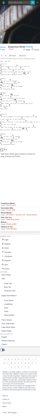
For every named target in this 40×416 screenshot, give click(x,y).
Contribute (8, 256)
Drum (6, 308)
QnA (6, 265)
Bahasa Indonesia (8, 341)
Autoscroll (23, 55)
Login (6, 240)
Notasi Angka (6, 331)
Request (7, 260)
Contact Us (5, 399)
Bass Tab (7, 287)
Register (7, 244)
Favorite (36, 50)
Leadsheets (8, 304)
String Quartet (9, 315)
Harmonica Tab (9, 291)
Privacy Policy (6, 403)
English (4, 337)
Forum (6, 269)
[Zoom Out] (1, 55)
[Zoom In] (5, 55)
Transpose (13, 55)
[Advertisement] (20, 25)
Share (28, 50)
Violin (6, 311)
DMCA (4, 406)
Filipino (4, 344)
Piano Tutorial (7, 320)
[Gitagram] (4, 2)
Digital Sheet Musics (9, 295)
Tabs (3, 278)
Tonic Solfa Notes (8, 323)
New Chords (6, 275)
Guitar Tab (8, 283)
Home (6, 248)
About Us (5, 396)
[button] (37, 2)
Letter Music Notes (8, 327)
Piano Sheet (8, 300)
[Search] (33, 3)
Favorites (7, 252)
